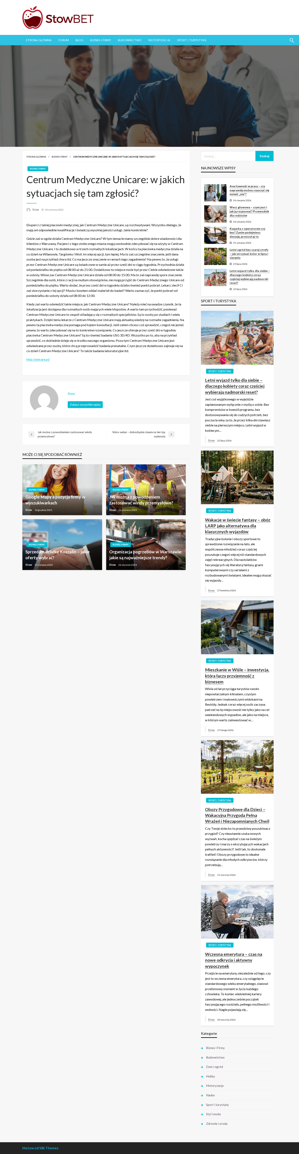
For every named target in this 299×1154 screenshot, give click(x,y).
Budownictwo (130, 40)
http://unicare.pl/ (38, 359)
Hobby (210, 1076)
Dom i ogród (214, 1067)
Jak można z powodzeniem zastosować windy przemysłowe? (141, 499)
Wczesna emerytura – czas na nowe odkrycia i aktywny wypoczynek (233, 960)
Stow (35, 209)
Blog (79, 40)
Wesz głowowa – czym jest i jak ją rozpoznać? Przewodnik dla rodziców (249, 211)
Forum (64, 40)
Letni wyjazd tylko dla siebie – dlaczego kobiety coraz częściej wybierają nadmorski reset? (250, 276)
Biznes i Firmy (100, 40)
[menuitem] (38, 40)
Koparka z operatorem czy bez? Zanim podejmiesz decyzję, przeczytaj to (247, 232)
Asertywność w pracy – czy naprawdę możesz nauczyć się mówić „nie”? (249, 190)
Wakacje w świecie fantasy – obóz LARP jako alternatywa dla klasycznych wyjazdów (237, 525)
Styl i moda (213, 1114)
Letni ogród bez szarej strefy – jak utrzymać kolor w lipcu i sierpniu (249, 253)
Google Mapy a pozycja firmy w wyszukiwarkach (55, 499)
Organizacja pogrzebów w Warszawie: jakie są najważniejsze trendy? (145, 554)
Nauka (210, 1095)
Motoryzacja (159, 40)
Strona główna (36, 156)
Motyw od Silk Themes (40, 1148)
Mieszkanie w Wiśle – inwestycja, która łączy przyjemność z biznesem (237, 675)
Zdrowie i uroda (216, 1123)
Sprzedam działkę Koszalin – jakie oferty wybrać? (57, 554)
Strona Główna (39, 40)
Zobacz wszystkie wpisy (85, 404)
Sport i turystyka (191, 40)
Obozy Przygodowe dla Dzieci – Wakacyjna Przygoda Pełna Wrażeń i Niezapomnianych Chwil (237, 815)
